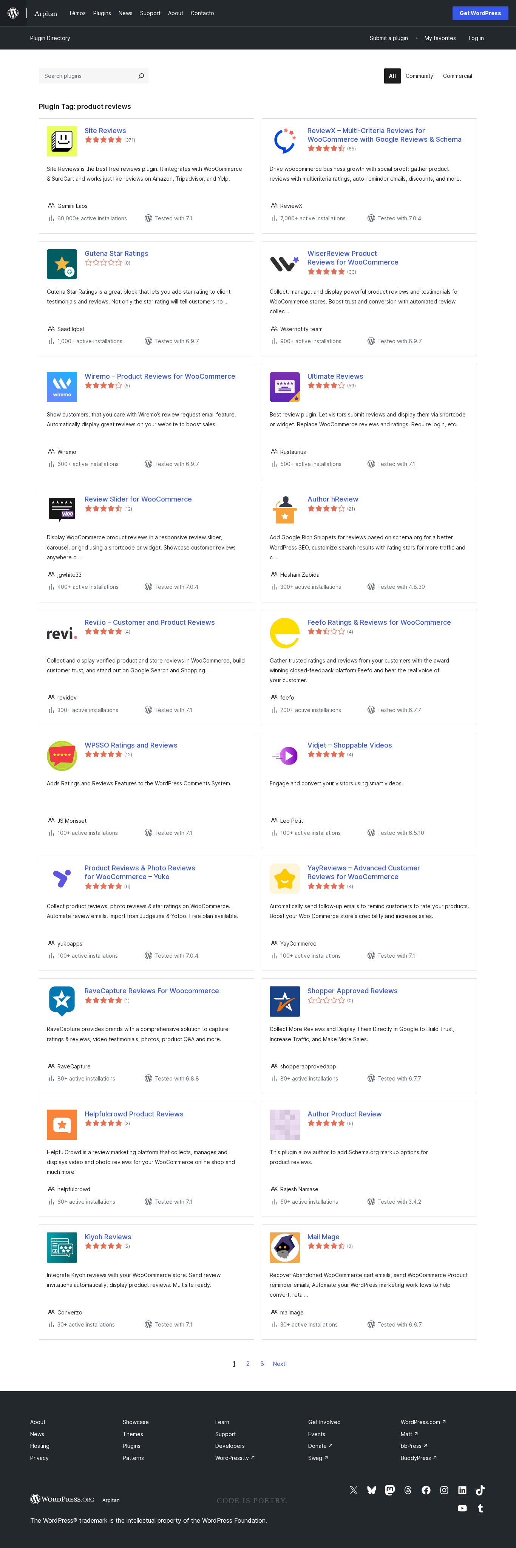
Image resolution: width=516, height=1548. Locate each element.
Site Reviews (105, 131)
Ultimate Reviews (335, 376)
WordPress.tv (235, 1458)
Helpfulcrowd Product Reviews (134, 1114)
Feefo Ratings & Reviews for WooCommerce (379, 622)
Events (316, 1434)
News (37, 1434)
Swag (318, 1458)
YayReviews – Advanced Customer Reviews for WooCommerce (363, 872)
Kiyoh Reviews (108, 1237)
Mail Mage (323, 1237)
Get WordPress (480, 13)
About (37, 1422)
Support (225, 1434)
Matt (410, 1434)
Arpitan (111, 1500)
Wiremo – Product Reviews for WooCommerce (160, 376)
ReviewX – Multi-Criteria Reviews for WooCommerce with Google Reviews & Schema (384, 135)
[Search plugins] (141, 76)
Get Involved (324, 1422)
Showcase (136, 1422)
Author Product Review (344, 1114)
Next (279, 1364)
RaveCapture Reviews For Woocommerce (152, 991)
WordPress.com (423, 1422)
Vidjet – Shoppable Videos (349, 745)
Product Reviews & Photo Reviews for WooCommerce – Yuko (140, 872)
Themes (133, 1434)
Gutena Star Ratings (116, 253)
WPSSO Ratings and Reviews (131, 745)
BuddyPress (419, 1458)
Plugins (132, 1446)
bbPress (414, 1446)
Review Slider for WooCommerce (138, 499)
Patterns (133, 1458)
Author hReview (332, 499)
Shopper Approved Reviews (352, 991)
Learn (222, 1422)
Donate (320, 1446)
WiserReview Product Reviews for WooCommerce (353, 257)
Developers (230, 1446)
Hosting (39, 1446)
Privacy (39, 1458)
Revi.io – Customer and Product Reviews (150, 622)
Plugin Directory (50, 38)
